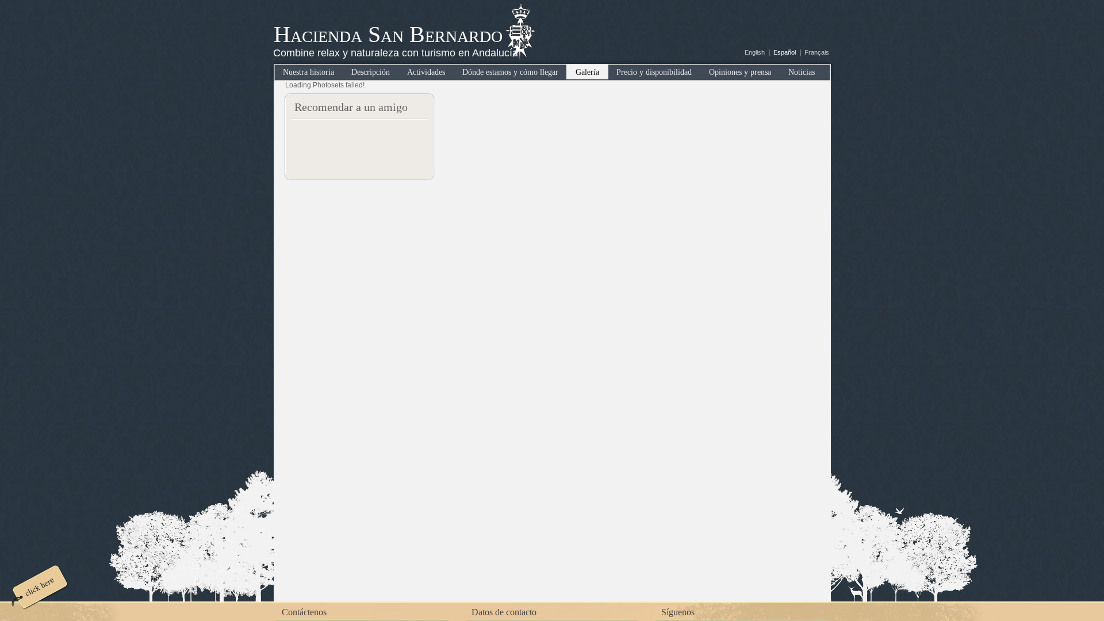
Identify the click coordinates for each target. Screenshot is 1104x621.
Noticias (801, 72)
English (755, 52)
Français (816, 52)
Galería (587, 72)
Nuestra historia (308, 72)
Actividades (426, 72)
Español (784, 52)
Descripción (370, 72)
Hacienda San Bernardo (388, 34)
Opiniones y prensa (740, 72)
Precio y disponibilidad (654, 72)
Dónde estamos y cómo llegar (510, 72)
